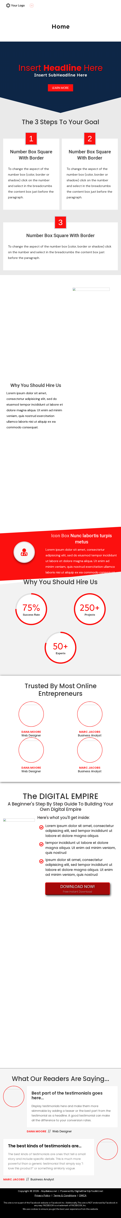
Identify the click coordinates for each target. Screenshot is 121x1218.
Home (61, 26)
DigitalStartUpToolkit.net (89, 1191)
